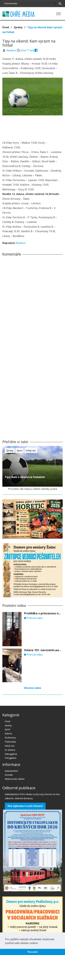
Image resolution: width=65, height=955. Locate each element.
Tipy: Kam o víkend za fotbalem (25, 477)
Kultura (8, 733)
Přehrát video (34, 618)
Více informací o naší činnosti (25, 806)
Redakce (11, 50)
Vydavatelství (11, 770)
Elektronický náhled (14, 778)
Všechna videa (32, 688)
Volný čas (31, 450)
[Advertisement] (32, 127)
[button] (38, 943)
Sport (19, 450)
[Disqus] (32, 302)
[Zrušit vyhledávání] (60, 3)
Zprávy (18, 27)
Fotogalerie (10, 757)
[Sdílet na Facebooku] (36, 50)
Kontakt (9, 774)
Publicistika (10, 741)
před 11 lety (27, 50)
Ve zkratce (10, 749)
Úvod (5, 27)
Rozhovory (10, 737)
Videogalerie (11, 753)
